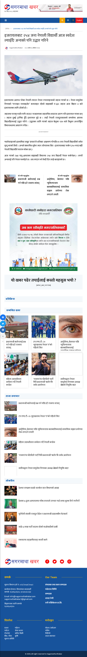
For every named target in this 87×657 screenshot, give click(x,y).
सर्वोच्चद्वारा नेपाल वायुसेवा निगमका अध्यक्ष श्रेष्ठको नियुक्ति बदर (70, 382)
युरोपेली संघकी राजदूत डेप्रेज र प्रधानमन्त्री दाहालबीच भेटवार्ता (43, 514)
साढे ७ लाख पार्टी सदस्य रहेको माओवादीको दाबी (38, 527)
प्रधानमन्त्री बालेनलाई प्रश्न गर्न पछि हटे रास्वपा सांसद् (16, 345)
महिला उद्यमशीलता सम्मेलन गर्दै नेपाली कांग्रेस (13, 382)
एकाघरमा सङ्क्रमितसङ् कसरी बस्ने (33, 540)
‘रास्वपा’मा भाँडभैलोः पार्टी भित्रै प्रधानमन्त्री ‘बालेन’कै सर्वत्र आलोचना (43, 382)
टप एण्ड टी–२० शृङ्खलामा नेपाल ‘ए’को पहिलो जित (42, 345)
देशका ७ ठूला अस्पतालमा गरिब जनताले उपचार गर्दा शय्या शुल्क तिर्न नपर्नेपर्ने (49, 501)
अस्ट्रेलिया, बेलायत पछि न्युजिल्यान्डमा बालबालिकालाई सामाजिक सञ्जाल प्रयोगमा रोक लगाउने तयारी (70, 347)
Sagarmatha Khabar (16, 47)
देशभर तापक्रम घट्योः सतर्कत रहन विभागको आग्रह (39, 488)
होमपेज (7, 28)
